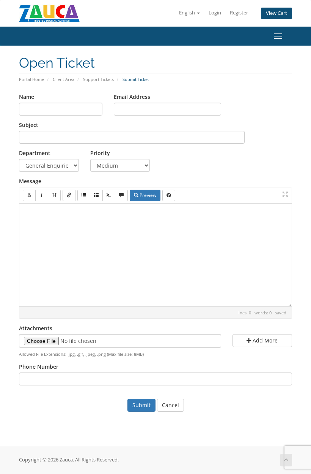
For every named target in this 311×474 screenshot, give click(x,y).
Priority (100, 153)
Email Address (132, 96)
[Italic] (41, 195)
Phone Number (38, 366)
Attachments (35, 328)
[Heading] (54, 195)
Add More (264, 340)
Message (30, 181)
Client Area (63, 79)
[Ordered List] (96, 195)
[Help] (168, 195)
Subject (28, 124)
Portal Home (31, 79)
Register (239, 13)
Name (26, 96)
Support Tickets (98, 79)
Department (34, 153)
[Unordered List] (83, 195)
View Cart (276, 13)
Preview (147, 195)
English (187, 13)
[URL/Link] (69, 195)
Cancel (170, 405)
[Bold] (29, 195)
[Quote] (121, 195)
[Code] (108, 195)
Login (215, 13)
